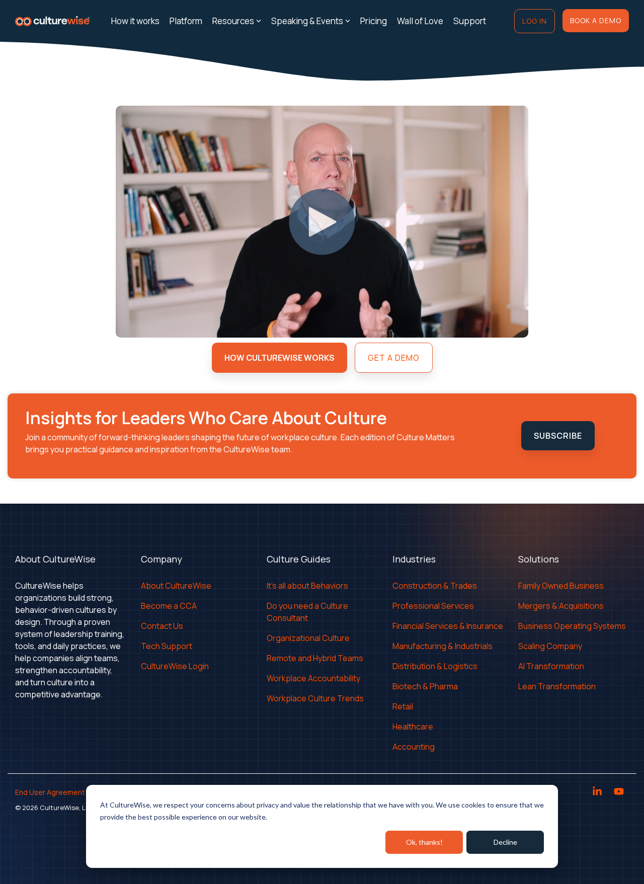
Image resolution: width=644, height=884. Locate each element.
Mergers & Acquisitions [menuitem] (561, 605)
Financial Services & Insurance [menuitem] (447, 625)
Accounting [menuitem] (413, 746)
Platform (186, 21)
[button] (598, 792)
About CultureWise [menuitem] (176, 585)
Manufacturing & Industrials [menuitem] (442, 646)
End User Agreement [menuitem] (50, 792)
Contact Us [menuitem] (162, 625)
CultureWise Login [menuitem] (175, 666)
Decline (505, 842)
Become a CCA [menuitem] (169, 605)
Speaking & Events (307, 21)
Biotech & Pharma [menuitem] (425, 686)
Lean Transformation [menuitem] (557, 686)
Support (469, 21)
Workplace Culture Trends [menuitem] (315, 698)
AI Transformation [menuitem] (551, 666)
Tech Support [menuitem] (166, 646)
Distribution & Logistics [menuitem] (434, 666)
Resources (233, 21)
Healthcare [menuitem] (412, 726)
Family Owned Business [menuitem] (561, 585)
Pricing (373, 21)
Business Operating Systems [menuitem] (572, 625)
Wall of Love (420, 21)
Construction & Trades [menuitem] (434, 585)
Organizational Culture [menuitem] (308, 638)
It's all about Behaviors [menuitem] (307, 585)
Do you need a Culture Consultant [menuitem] (308, 611)
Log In (534, 21)
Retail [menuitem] (402, 706)
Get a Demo (394, 357)
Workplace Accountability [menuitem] (313, 678)
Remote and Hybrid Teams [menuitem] (315, 658)
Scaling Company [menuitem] (550, 646)
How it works (135, 21)
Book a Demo (595, 20)
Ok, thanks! (424, 842)
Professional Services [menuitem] (433, 605)
